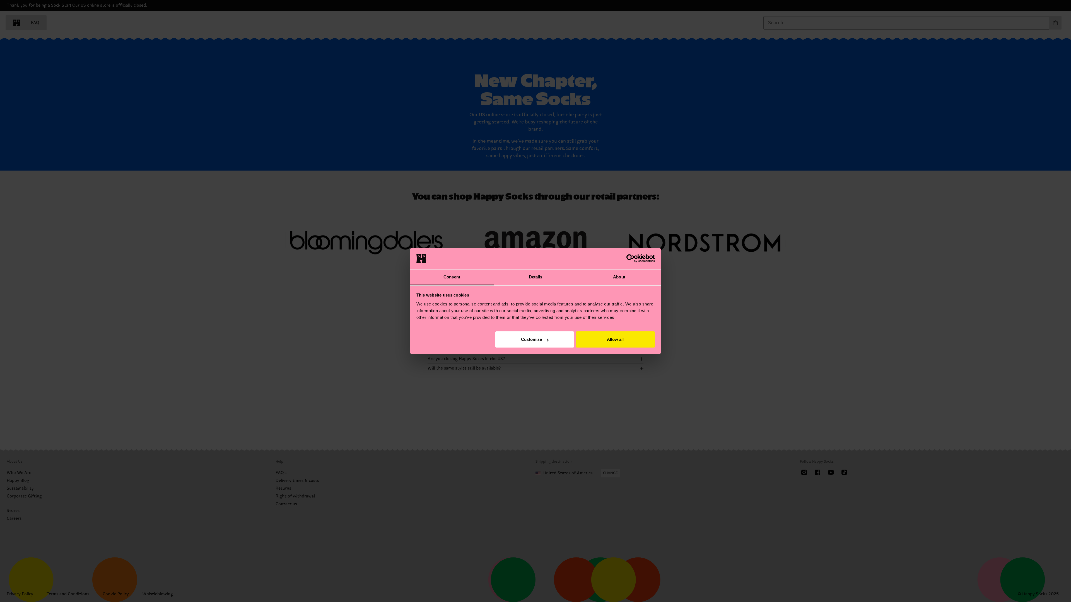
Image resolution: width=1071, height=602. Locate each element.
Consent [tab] (451, 277)
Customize (531, 339)
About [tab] (619, 277)
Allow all (615, 339)
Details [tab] (535, 277)
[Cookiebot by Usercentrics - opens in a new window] (630, 258)
